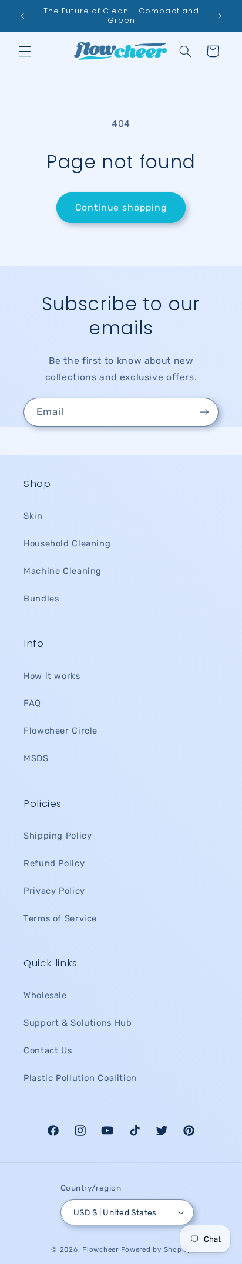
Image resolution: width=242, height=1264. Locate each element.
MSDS (36, 758)
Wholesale (45, 995)
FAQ (32, 703)
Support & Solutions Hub (77, 1023)
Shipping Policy (57, 835)
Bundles (41, 598)
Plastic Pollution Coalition (80, 1078)
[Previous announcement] (22, 16)
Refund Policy (54, 863)
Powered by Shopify (156, 1249)
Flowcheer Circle (60, 730)
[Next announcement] (220, 16)
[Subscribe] (204, 412)
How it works (51, 676)
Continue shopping (121, 207)
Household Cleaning (66, 543)
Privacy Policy (54, 891)
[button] (24, 51)
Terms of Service (60, 918)
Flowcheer (100, 1249)
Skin (33, 516)
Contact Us (47, 1050)
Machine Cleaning (62, 571)
